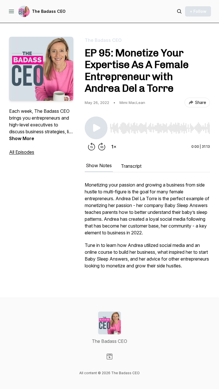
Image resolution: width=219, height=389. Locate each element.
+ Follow (198, 11)
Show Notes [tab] (99, 165)
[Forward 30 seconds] (102, 147)
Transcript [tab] (131, 166)
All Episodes (21, 152)
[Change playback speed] (113, 147)
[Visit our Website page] (109, 356)
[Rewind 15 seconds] (92, 147)
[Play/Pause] (96, 127)
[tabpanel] (147, 228)
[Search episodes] (179, 11)
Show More (21, 138)
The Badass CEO (49, 11)
